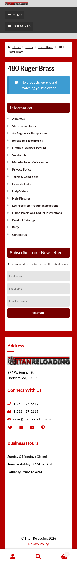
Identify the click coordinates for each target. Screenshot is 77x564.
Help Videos (20, 191)
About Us (18, 119)
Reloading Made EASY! (27, 140)
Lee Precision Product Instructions (35, 205)
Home (16, 47)
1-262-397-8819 (25, 404)
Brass (29, 47)
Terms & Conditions (25, 176)
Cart (59, 553)
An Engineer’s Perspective (29, 133)
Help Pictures (21, 198)
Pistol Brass (45, 47)
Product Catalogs (23, 220)
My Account (13, 556)
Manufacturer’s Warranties (30, 162)
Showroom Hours (24, 126)
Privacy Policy (21, 169)
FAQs (15, 227)
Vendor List (19, 155)
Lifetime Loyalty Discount (29, 148)
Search (38, 556)
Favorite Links (21, 184)
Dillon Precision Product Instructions (37, 213)
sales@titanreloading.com (32, 419)
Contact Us (19, 234)
